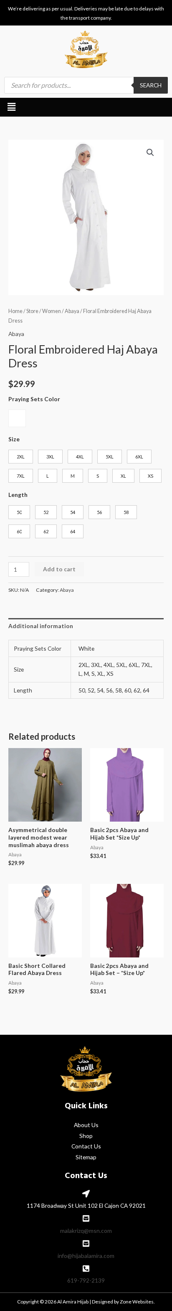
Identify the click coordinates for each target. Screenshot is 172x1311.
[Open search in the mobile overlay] (86, 85)
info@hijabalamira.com (86, 1255)
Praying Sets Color (34, 398)
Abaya (72, 311)
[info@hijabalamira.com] (86, 1243)
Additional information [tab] (40, 625)
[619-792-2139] (86, 1268)
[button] (11, 107)
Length (18, 494)
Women (51, 311)
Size (14, 439)
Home (15, 311)
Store (32, 311)
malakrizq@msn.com (86, 1230)
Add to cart (59, 569)
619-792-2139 (86, 1280)
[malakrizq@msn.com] (86, 1218)
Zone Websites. (137, 1301)
